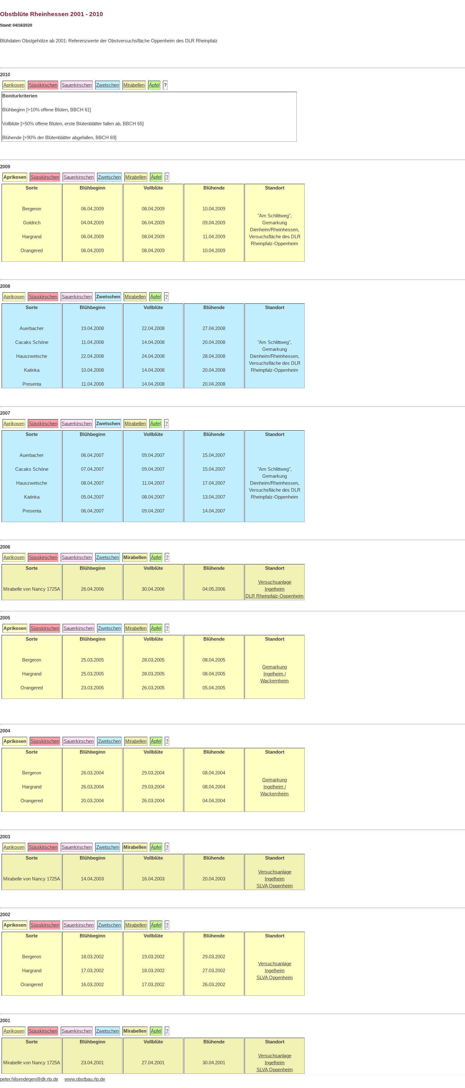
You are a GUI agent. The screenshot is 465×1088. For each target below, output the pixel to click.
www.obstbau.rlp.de (85, 1079)
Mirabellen (134, 85)
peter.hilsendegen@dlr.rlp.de (29, 1079)
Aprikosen (13, 85)
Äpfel (154, 85)
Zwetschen (107, 85)
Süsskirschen (43, 85)
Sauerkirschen (77, 85)
